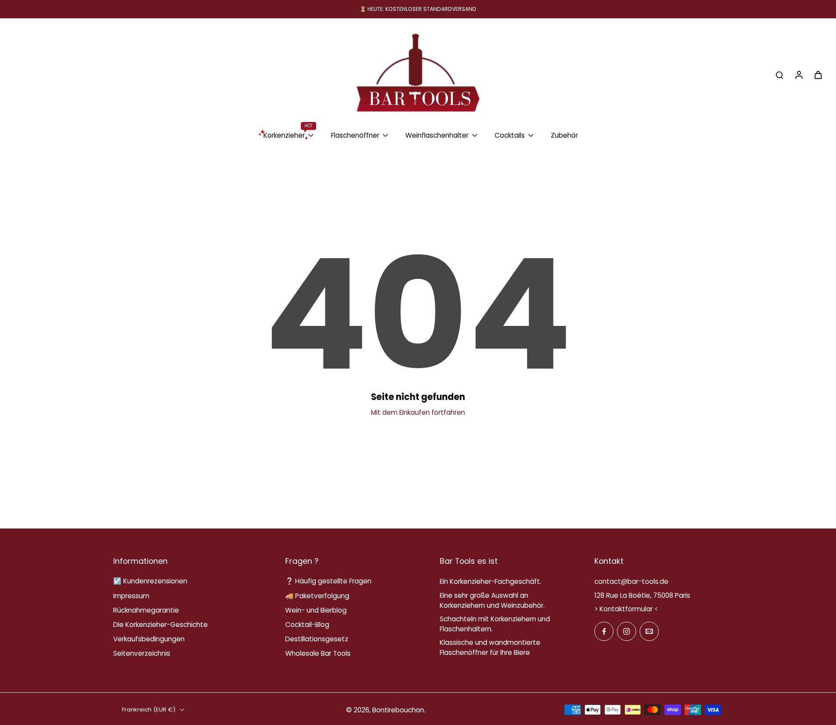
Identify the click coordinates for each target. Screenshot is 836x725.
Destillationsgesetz (316, 639)
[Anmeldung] (798, 74)
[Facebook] (604, 631)
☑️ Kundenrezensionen (150, 581)
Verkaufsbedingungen (149, 639)
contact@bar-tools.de (631, 581)
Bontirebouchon (398, 710)
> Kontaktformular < (626, 608)
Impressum (131, 595)
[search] (779, 74)
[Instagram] (626, 631)
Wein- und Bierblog (316, 610)
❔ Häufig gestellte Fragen (328, 581)
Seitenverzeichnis (141, 653)
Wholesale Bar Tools (318, 653)
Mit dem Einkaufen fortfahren (418, 412)
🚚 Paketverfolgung (317, 595)
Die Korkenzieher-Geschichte (160, 624)
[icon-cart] (817, 74)
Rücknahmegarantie (146, 610)
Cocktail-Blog (307, 624)
